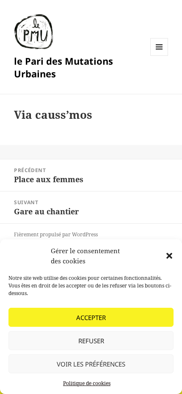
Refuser (91, 341)
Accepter (91, 317)
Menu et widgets (159, 55)
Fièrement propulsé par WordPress (56, 234)
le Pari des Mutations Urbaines (63, 67)
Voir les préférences (91, 364)
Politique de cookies (86, 383)
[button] (169, 256)
